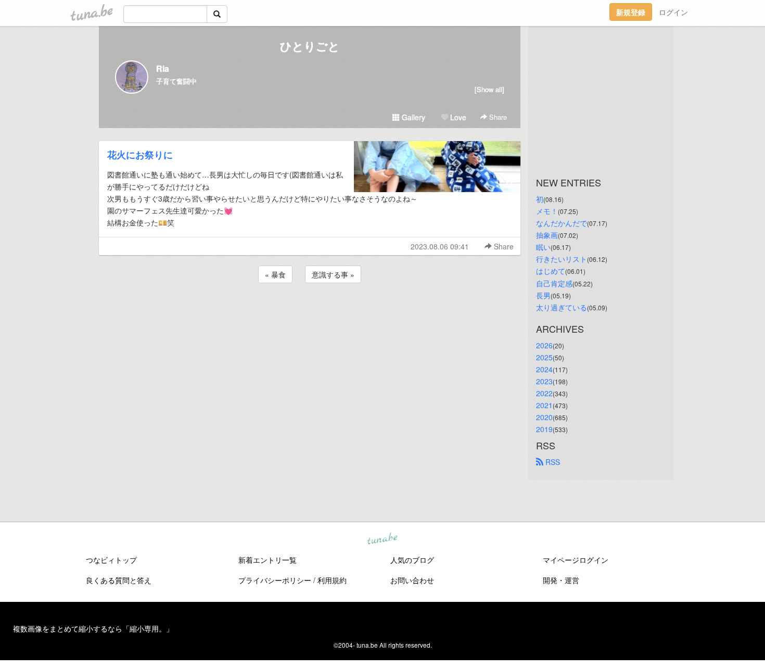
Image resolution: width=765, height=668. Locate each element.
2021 (544, 405)
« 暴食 (275, 274)
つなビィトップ (111, 559)
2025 (544, 357)
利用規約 (332, 580)
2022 (544, 393)
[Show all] (489, 89)
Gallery (412, 117)
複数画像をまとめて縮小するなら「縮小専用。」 (93, 628)
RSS (551, 462)
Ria (162, 68)
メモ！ (547, 211)
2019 (544, 429)
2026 (544, 345)
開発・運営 (561, 580)
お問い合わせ (412, 580)
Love (457, 117)
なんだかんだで (561, 223)
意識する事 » (333, 274)
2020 (544, 417)
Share (497, 117)
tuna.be (382, 539)
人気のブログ (412, 559)
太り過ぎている (561, 307)
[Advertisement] (309, 313)
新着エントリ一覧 (267, 559)
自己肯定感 (554, 283)
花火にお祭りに (140, 154)
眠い (543, 247)
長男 (543, 295)
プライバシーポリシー (274, 580)
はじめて (550, 271)
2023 (544, 381)
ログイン (673, 12)
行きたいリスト (561, 259)
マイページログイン (575, 559)
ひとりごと (310, 45)
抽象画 (547, 235)
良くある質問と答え (118, 580)
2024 (544, 369)
